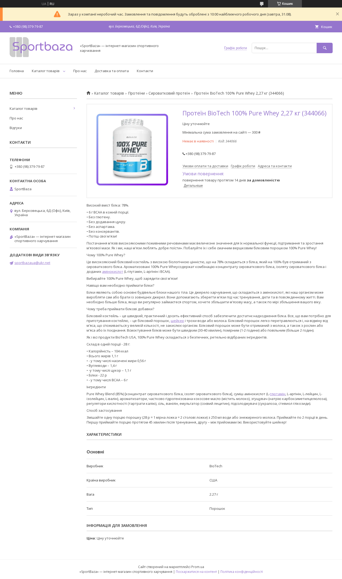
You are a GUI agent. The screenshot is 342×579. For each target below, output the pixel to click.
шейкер (177, 320)
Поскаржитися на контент (196, 571)
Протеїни (136, 93)
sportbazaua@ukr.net (32, 263)
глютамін (277, 393)
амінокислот (112, 271)
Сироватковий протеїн (169, 93)
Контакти (145, 70)
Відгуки (16, 127)
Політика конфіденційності (241, 571)
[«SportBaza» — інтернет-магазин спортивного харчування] (42, 57)
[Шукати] (325, 48)
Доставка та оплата (112, 70)
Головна (17, 70)
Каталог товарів (46, 70)
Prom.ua (197, 567)
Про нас (80, 70)
